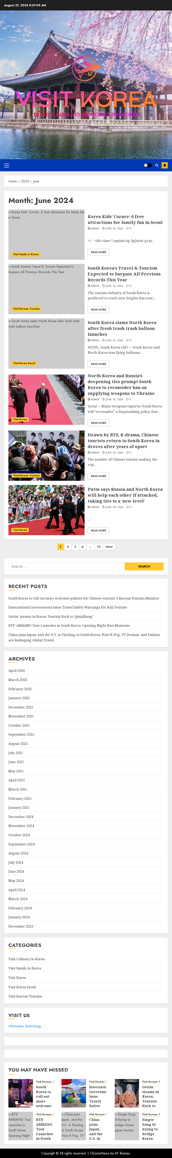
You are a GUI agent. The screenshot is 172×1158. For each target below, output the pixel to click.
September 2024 (21, 844)
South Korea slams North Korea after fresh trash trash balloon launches (122, 328)
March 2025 (17, 789)
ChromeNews (99, 1153)
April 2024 (16, 890)
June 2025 (16, 762)
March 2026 (17, 679)
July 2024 (15, 862)
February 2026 (20, 689)
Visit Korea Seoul (24, 363)
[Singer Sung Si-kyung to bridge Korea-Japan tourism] (127, 1126)
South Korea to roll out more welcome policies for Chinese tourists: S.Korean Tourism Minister (83, 598)
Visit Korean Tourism (26, 309)
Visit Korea (20, 419)
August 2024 (18, 853)
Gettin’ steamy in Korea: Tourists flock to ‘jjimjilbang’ (50, 616)
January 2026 (19, 698)
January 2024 (19, 917)
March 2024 (17, 899)
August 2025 (18, 743)
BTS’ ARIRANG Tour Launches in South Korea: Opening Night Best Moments (69, 625)
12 (98, 547)
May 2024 (16, 880)
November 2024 (21, 825)
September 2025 (21, 734)
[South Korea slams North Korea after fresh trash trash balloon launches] (46, 343)
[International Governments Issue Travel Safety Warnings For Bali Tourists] (73, 1093)
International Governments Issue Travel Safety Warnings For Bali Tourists (67, 607)
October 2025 (19, 725)
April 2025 (16, 780)
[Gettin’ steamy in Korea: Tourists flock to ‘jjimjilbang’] (127, 1093)
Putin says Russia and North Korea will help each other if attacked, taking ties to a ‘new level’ (125, 495)
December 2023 (20, 926)
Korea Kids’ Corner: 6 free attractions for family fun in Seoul (125, 219)
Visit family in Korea (26, 254)
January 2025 (19, 807)
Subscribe (165, 165)
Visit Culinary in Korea (26, 959)
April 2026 (16, 670)
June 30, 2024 (114, 228)
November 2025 (21, 716)
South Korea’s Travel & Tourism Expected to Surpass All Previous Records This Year (124, 274)
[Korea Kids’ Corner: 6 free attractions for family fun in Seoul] (46, 234)
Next (109, 547)
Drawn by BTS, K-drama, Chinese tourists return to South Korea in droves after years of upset (124, 440)
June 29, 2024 (115, 453)
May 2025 (16, 771)
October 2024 (19, 835)
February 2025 (20, 798)
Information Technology (24, 1026)
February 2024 (20, 908)
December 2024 (20, 816)
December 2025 (20, 707)
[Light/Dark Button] (148, 165)
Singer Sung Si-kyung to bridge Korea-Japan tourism (150, 1133)
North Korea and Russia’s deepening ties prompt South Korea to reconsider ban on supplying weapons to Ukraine (121, 384)
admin (95, 228)
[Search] (156, 165)
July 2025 (15, 753)
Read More (98, 252)
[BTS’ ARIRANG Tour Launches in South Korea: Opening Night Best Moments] (20, 1126)
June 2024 (16, 871)
